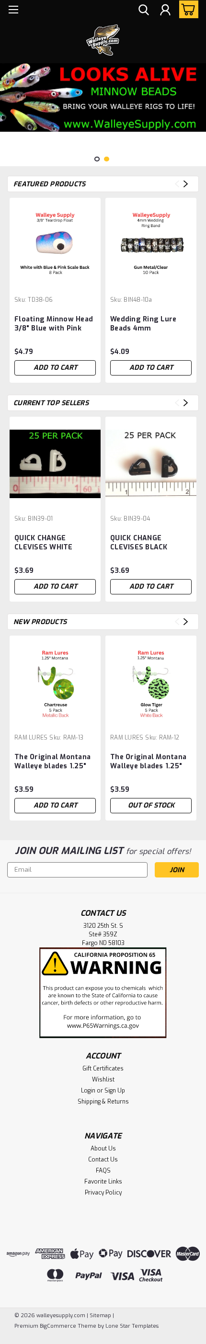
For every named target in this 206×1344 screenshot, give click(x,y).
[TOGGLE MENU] (13, 10)
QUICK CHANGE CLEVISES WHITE (43, 543)
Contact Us (103, 1159)
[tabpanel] (103, 97)
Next (197, 107)
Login (88, 1090)
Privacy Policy (103, 1192)
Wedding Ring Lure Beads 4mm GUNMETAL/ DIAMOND (148, 324)
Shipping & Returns (103, 1101)
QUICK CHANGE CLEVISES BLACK (139, 543)
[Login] (165, 11)
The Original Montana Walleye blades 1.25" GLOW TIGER (148, 762)
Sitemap (100, 1315)
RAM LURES (30, 737)
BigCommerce (58, 1326)
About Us (103, 1148)
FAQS (103, 1170)
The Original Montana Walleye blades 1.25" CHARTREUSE (52, 762)
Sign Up (114, 1090)
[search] (144, 11)
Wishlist (103, 1079)
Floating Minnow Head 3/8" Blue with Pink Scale (53, 324)
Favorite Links (103, 1181)
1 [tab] (97, 159)
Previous (8, 107)
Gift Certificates (103, 1068)
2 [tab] (106, 159)
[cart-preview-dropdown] (186, 9)
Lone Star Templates (132, 1326)
